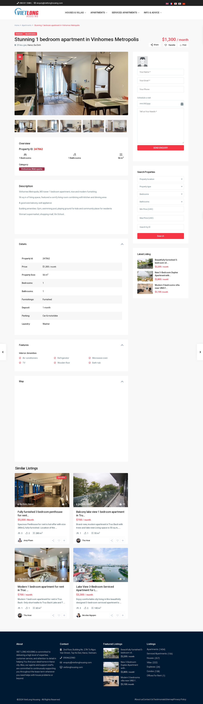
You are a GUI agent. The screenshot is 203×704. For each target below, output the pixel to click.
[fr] (171, 3)
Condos (150, 671)
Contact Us (148, 699)
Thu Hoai (86, 540)
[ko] (179, 3)
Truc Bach (33, 579)
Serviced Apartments (157, 653)
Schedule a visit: (144, 98)
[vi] (183, 3)
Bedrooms (144, 194)
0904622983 (69, 658)
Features (24, 345)
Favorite (172, 45)
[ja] (175, 3)
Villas (149, 662)
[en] (167, 3)
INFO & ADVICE (151, 12)
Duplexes (151, 667)
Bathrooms (144, 202)
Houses (150, 658)
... (56, 528)
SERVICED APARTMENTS (124, 12)
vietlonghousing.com (73, 667)
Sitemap (169, 699)
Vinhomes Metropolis (31, 169)
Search (160, 236)
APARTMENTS (98, 12)
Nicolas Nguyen (89, 615)
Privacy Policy (179, 699)
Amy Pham (28, 540)
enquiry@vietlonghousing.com (50, 3)
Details (23, 244)
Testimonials (159, 699)
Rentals (19, 34)
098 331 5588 (25, 3)
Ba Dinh (37, 45)
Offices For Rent (154, 675)
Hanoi (30, 45)
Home (17, 25)
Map (21, 381)
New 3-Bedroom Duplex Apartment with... (129, 665)
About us (139, 699)
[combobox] (160, 179)
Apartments (27, 25)
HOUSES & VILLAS (74, 12)
